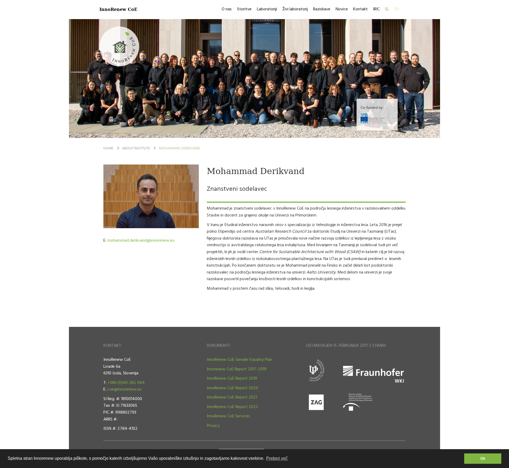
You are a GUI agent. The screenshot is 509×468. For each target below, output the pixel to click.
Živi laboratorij (295, 9)
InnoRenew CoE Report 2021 (232, 397)
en (396, 9)
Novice (342, 9)
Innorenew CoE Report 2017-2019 (236, 369)
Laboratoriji (267, 9)
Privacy (213, 425)
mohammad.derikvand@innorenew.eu (140, 240)
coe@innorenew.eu (124, 389)
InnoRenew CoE (118, 9)
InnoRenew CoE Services (228, 416)
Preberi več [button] (277, 458)
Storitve (244, 9)
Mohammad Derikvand (179, 148)
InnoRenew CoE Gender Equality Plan (239, 359)
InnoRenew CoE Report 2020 (232, 388)
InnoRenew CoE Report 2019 (232, 378)
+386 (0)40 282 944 (126, 382)
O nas (227, 9)
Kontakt (360, 9)
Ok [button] (482, 458)
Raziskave (321, 9)
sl (387, 9)
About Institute (136, 148)
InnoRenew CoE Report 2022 (232, 407)
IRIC (376, 9)
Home (108, 148)
